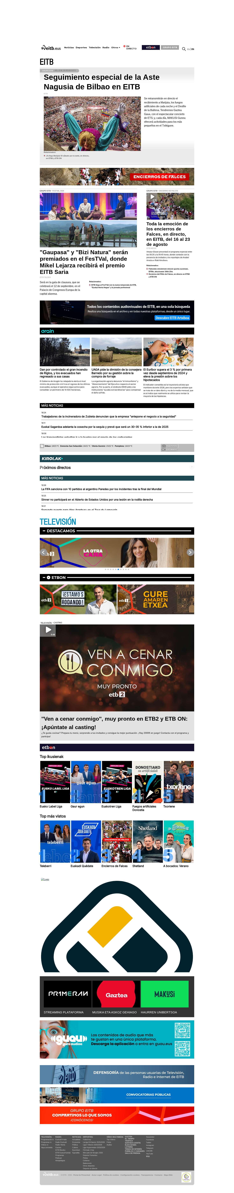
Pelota (85, 1158)
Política (75, 1145)
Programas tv (46, 1142)
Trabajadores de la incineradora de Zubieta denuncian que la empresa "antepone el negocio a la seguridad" (108, 416)
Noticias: (76, 1137)
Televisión (95, 47)
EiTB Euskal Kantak (63, 1153)
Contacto (158, 1175)
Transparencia (147, 1175)
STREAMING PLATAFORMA (64, 1012)
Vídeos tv (44, 1145)
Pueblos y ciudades (135, 1151)
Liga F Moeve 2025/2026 (92, 1145)
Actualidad (76, 1139)
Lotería (129, 1147)
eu (188, 49)
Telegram (149, 1148)
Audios (109, 1145)
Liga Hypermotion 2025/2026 (94, 1147)
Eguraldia (75, 1153)
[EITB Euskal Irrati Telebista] (51, 47)
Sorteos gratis (133, 1143)
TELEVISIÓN (58, 522)
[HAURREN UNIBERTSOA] (165, 993)
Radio (106, 47)
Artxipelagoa (60, 1160)
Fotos (109, 1142)
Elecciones (130, 1145)
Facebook (150, 1140)
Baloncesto (87, 1163)
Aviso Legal (97, 1175)
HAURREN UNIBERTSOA (159, 1012)
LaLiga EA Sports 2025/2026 (94, 1142)
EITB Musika (60, 1150)
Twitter (148, 1142)
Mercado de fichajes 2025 (93, 1153)
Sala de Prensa (132, 1153)
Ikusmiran (76, 1150)
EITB (46, 62)
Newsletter (150, 1137)
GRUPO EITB (170, 47)
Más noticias (52, 405)
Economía (76, 1142)
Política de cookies (111, 1175)
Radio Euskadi (61, 1142)
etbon (59, 577)
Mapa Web (168, 1175)
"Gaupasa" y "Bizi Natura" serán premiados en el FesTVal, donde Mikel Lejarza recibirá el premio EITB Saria (84, 262)
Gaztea (58, 1147)
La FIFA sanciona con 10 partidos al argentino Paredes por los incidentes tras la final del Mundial (101, 489)
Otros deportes (89, 1166)
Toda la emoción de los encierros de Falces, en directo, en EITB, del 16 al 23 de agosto (168, 234)
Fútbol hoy (87, 1139)
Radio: (58, 1137)
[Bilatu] (184, 49)
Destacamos (61, 531)
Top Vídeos (111, 1139)
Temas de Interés (133, 1149)
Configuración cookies (130, 1175)
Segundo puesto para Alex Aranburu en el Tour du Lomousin (79, 510)
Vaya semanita (46, 1147)
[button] (105, 569)
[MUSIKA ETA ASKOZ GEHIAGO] (116, 993)
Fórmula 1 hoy (88, 1150)
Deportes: (88, 1137)
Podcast (58, 1158)
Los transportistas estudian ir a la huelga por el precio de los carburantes (86, 437)
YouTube (149, 1154)
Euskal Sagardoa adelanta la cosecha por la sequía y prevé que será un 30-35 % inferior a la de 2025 (104, 426)
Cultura (75, 1147)
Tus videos (171, 450)
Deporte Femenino (90, 1155)
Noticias (69, 47)
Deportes (81, 47)
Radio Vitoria (60, 1145)
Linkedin (149, 1151)
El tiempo (129, 1139)
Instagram (150, 1145)
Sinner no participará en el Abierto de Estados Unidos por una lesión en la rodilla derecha (97, 499)
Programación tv (47, 1139)
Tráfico (129, 1141)
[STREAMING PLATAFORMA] (68, 993)
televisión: (46, 1137)
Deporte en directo (90, 1168)
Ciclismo (86, 1160)
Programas (59, 1155)
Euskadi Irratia (61, 1139)
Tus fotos (172, 446)
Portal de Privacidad (81, 1175)
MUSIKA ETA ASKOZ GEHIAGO (114, 1012)
